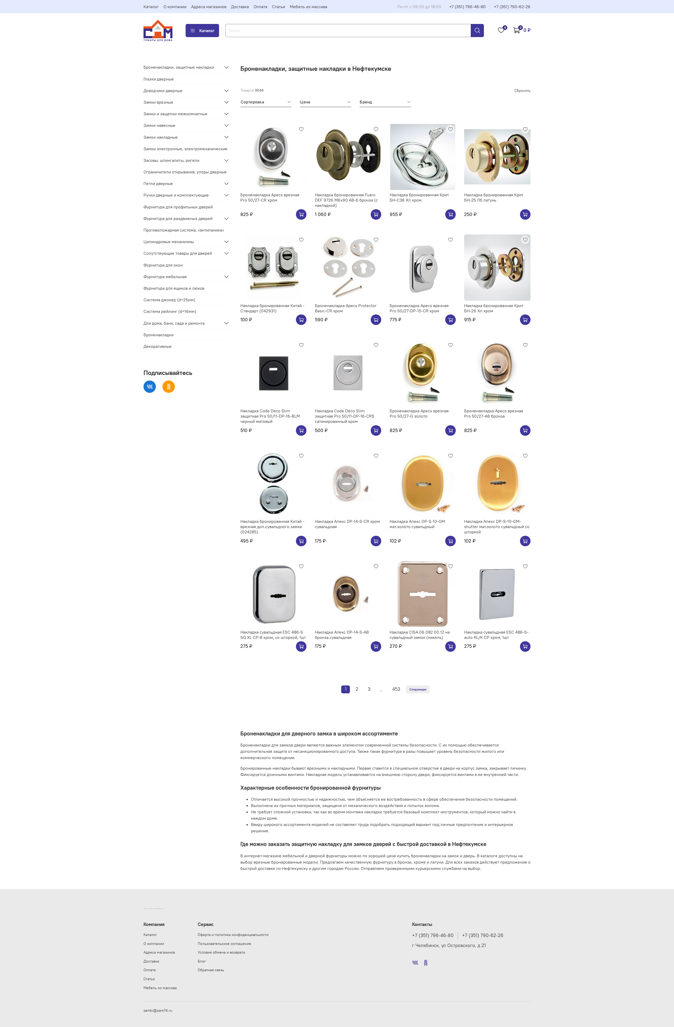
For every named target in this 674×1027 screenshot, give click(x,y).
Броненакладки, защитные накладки (178, 67)
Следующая (417, 689)
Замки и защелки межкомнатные (175, 113)
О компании (174, 6)
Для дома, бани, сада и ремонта (174, 322)
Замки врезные (158, 102)
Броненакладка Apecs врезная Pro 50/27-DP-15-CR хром (419, 308)
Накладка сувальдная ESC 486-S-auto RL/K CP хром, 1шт (496, 634)
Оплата (260, 6)
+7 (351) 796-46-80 (467, 6)
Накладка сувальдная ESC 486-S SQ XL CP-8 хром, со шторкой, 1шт (273, 634)
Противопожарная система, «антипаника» (183, 230)
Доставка (240, 6)
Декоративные (157, 346)
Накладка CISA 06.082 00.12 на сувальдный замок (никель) (420, 634)
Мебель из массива (308, 6)
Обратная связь (211, 970)
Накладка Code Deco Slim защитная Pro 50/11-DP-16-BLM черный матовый (270, 416)
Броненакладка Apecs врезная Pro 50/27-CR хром (269, 197)
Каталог (151, 6)
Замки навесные (159, 125)
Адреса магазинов (208, 6)
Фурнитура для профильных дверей (178, 206)
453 (396, 689)
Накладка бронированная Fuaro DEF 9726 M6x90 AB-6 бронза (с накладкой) (346, 200)
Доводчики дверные (162, 90)
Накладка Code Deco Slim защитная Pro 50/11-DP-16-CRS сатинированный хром (344, 416)
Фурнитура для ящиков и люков (173, 288)
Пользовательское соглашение (224, 943)
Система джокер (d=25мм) (169, 299)
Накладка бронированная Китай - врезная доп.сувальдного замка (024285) (272, 526)
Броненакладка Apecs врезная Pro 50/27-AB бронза (493, 413)
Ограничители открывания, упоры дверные (185, 171)
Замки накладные (160, 136)
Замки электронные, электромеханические (185, 148)
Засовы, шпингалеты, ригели (171, 160)
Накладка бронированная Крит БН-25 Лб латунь (493, 197)
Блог (202, 961)
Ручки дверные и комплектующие (176, 195)
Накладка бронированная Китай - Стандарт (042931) (272, 308)
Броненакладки (158, 334)
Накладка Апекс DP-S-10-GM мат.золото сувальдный (417, 524)
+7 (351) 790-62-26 (512, 6)
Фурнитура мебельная (165, 276)
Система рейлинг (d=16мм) (169, 311)
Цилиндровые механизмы (168, 241)
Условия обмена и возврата (221, 952)
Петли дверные (158, 183)
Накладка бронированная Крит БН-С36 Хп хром (419, 197)
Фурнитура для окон (163, 264)
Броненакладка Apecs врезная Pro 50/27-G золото (419, 413)
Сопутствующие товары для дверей (177, 253)
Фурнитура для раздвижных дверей (177, 218)
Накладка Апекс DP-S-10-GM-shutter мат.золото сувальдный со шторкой (496, 526)
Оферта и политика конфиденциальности (233, 934)
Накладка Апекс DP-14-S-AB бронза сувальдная (342, 634)
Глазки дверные (158, 78)
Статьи (278, 6)
